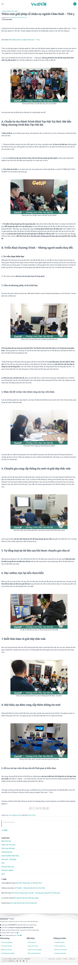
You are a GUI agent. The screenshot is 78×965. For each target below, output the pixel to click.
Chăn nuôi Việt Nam (8, 848)
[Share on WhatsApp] (30, 808)
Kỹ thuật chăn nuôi (7, 867)
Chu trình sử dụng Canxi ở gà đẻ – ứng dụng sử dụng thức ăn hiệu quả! (36, 893)
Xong (5, 830)
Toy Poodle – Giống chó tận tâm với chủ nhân (29, 888)
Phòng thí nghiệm (7, 870)
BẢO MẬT (59, 959)
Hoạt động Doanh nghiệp (7, 953)
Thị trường (4, 938)
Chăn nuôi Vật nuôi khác (34, 953)
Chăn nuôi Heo (32, 942)
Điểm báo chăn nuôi (6, 949)
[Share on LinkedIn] (44, 808)
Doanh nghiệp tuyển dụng (10, 856)
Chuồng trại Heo (6, 852)
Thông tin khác (59, 938)
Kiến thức (31, 938)
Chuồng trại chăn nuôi (60, 953)
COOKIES (65, 959)
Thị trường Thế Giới (6, 946)
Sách (3, 874)
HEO (2, 863)
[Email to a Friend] (40, 808)
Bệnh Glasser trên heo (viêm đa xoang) (26, 898)
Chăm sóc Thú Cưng (8, 845)
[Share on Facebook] (33, 808)
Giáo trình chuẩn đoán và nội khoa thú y (28, 883)
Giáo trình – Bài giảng (8, 859)
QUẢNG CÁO (72, 959)
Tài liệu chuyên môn (60, 946)
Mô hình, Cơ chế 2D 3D (61, 949)
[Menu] (2, 4)
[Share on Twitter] (37, 808)
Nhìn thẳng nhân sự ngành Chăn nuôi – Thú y (24, 40)
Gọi (16, 932)
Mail (19, 935)
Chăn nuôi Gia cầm (33, 946)
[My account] (74, 4)
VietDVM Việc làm (21, 17)
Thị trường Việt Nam (6, 942)
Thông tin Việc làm (59, 942)
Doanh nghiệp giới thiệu (9, 11)
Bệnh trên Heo (6, 841)
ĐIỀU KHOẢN (52, 959)
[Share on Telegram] (47, 808)
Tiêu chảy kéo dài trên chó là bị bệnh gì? (23, 903)
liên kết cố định (31, 815)
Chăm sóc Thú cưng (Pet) (35, 949)
